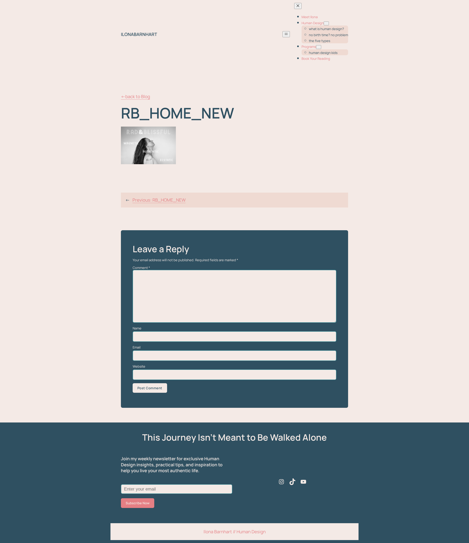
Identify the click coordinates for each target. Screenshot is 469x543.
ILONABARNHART (139, 34)
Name (137, 328)
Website (139, 366)
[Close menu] (298, 6)
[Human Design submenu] (326, 23)
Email (137, 347)
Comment (141, 267)
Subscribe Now (137, 503)
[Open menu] (286, 34)
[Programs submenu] (318, 47)
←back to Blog (135, 96)
